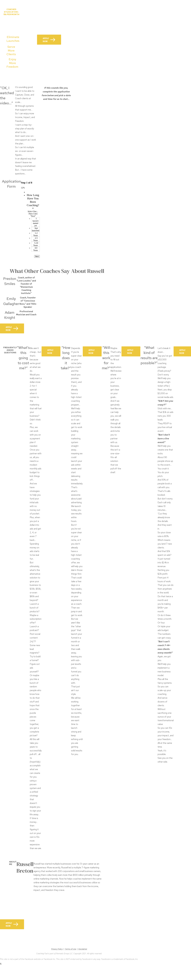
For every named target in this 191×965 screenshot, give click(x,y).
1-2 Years (35, 234)
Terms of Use (70, 949)
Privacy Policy (57, 949)
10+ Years (35, 249)
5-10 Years (35, 244)
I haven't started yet (35, 222)
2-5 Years (35, 239)
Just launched (35, 229)
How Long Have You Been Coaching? (33, 201)
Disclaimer (82, 949)
